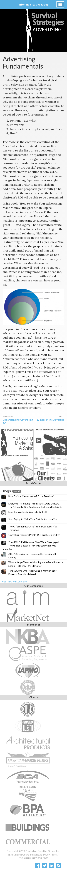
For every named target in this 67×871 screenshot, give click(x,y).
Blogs (10, 491)
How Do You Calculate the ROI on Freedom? (31, 496)
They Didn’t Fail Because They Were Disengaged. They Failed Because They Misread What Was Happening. (30, 546)
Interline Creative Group (34, 4)
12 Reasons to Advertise (50, 419)
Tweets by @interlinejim (13, 581)
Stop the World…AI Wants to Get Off (27, 512)
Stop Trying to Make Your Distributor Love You (32, 519)
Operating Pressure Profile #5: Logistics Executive (34, 534)
